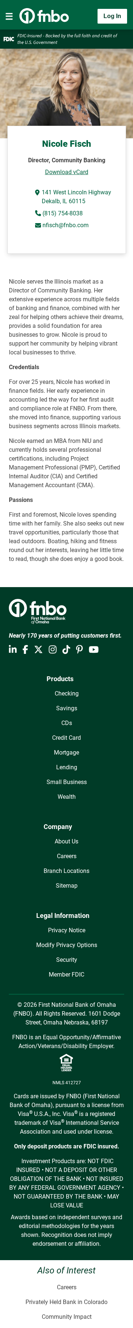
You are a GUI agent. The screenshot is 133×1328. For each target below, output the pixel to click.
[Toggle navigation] (9, 16)
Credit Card (66, 737)
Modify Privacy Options (66, 945)
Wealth (67, 796)
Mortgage (66, 752)
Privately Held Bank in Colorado (66, 1302)
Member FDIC (66, 974)
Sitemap (67, 885)
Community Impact (67, 1316)
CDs (66, 723)
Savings (66, 708)
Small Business (67, 782)
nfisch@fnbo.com (65, 225)
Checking (67, 693)
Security (66, 959)
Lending (66, 767)
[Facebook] (25, 650)
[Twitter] (38, 650)
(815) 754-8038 (62, 213)
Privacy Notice (66, 930)
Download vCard (66, 172)
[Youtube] (94, 650)
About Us (66, 841)
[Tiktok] (66, 650)
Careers (66, 856)
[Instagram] (53, 650)
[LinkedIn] (13, 650)
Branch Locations (66, 870)
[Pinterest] (79, 650)
